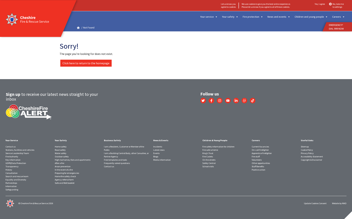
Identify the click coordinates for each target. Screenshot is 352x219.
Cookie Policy (307, 150)
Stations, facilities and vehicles (20, 150)
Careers (336, 16)
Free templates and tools (115, 159)
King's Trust (207, 153)
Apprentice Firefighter (262, 153)
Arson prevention (63, 166)
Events (156, 153)
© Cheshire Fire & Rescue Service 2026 (35, 203)
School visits (208, 166)
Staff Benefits (258, 166)
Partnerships (11, 183)
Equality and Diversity (16, 179)
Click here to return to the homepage (86, 63)
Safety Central (209, 163)
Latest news (158, 150)
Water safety (60, 153)
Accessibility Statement (312, 156)
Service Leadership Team (17, 153)
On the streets (208, 159)
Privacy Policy (307, 153)
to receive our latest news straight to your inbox (52, 96)
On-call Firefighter (260, 150)
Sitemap (305, 146)
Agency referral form (64, 179)
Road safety (60, 150)
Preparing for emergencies (67, 173)
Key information (13, 159)
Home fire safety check (65, 176)
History (9, 169)
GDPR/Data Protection (16, 163)
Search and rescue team (17, 176)
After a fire (59, 163)
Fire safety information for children (218, 146)
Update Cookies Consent (315, 203)
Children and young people (309, 16)
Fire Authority (12, 156)
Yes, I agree (320, 4)
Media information (162, 159)
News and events (276, 16)
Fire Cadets (207, 156)
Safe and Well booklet (64, 183)
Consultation (12, 173)
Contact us (11, 146)
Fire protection (251, 16)
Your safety (228, 16)
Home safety (61, 146)
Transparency (12, 166)
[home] (78, 27)
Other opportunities (261, 163)
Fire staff (256, 156)
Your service (207, 16)
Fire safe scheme (210, 150)
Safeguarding (12, 189)
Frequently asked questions (117, 163)
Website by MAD (339, 203)
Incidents (157, 146)
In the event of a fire (64, 169)
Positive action (258, 169)
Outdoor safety (62, 156)
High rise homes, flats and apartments (72, 159)
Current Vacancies (260, 146)
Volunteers (257, 159)
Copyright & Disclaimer (311, 159)
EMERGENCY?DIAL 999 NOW (336, 26)
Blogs (155, 156)
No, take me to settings (338, 5)
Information (11, 186)
